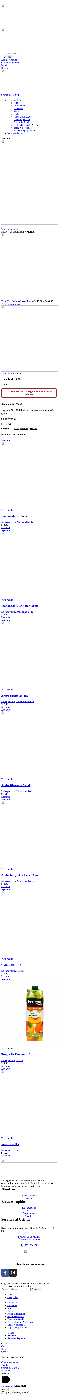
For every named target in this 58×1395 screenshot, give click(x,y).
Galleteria (18, 108)
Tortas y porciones (23, 127)
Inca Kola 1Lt (10, 1144)
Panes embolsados (22, 116)
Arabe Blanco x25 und (15, 785)
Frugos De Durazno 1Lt (16, 1054)
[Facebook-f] (5, 1273)
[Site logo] (20, 26)
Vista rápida (7, 510)
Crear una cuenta (9, 1362)
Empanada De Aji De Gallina (20, 605)
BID (16, 103)
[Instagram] (13, 1273)
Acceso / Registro (16, 1338)
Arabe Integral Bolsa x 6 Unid (20, 875)
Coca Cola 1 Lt (11, 964)
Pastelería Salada (22, 122)
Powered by (7, 1386)
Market (17, 111)
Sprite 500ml (7, 373)
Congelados (19, 105)
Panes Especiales (22, 119)
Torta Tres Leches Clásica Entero (17, 301)
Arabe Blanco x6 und (14, 695)
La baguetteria (17, 231)
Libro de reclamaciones (29, 1264)
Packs (16, 114)
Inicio (4, 231)
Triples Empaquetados (24, 130)
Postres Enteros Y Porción (26, 125)
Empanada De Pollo (14, 516)
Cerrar (4, 1346)
